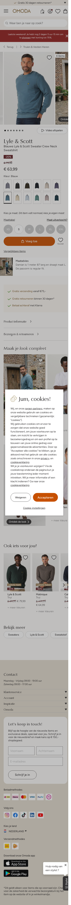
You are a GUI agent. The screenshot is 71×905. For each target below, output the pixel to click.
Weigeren (20, 497)
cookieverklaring (20, 462)
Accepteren (45, 497)
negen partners (33, 408)
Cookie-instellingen (34, 508)
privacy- (45, 458)
